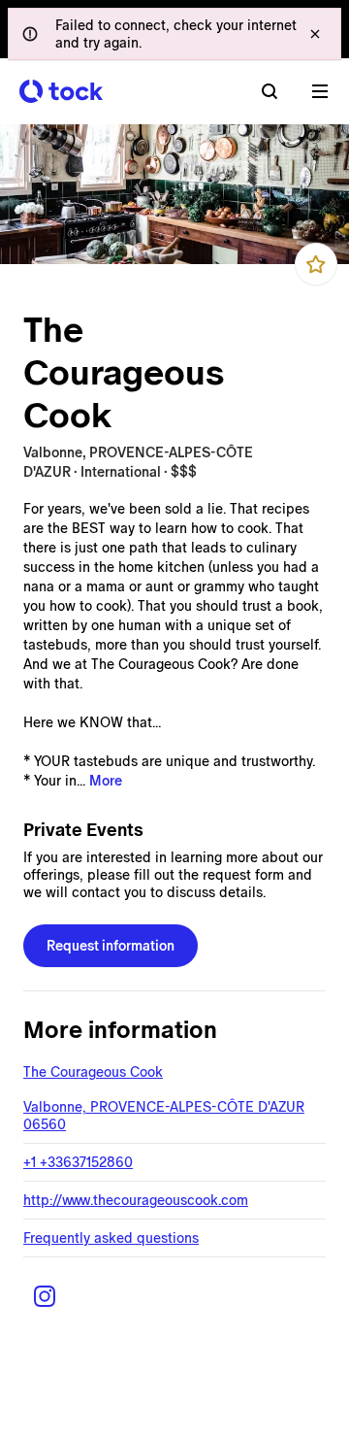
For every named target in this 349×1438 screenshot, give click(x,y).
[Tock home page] (61, 91)
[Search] (269, 91)
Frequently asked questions (111, 1238)
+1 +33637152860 (78, 1162)
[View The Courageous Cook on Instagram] (44, 1296)
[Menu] (320, 91)
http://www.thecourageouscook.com (135, 1200)
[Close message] (315, 34)
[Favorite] (316, 264)
